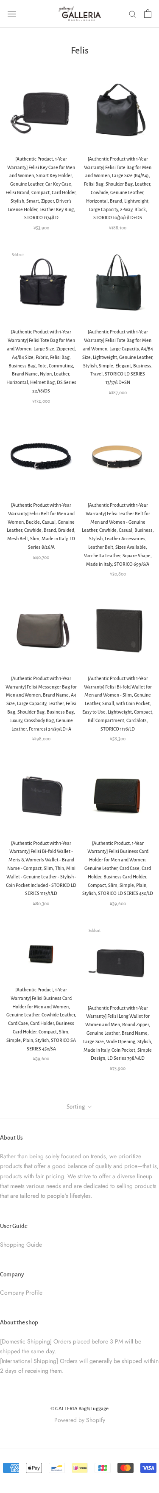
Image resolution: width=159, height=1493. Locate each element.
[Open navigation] (12, 13)
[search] (133, 13)
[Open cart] (147, 13)
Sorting (76, 1107)
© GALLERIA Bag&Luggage (79, 1408)
